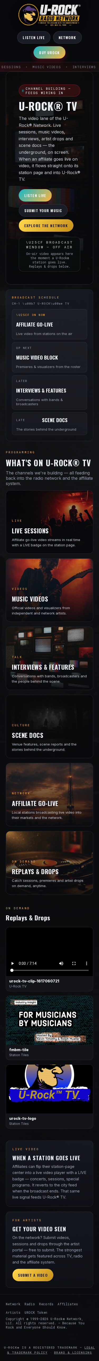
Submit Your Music (43, 210)
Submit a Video (33, 1275)
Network (67, 37)
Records (46, 1304)
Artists (13, 1312)
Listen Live (34, 37)
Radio (30, 1304)
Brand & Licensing (73, 1352)
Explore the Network (46, 225)
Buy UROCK (49, 52)
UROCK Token (36, 1312)
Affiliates (68, 1304)
